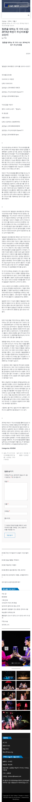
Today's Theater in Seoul (21, 795)
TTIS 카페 (5, 621)
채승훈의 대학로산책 (8, 612)
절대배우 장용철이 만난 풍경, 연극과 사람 (15, 609)
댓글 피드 (6, 749)
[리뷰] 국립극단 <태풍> (9, 565)
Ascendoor (17, 797)
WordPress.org (8, 752)
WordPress (16, 799)
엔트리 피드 (6, 746)
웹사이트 (7, 518)
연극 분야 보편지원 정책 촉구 (11, 582)
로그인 (5, 742)
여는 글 (4, 594)
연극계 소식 (5, 625)
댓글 (6, 481)
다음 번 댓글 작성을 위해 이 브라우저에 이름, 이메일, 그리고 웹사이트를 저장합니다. (15, 527)
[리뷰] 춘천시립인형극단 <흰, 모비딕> (14, 570)
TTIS (5, 38)
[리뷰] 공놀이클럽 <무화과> (10, 560)
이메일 (7, 511)
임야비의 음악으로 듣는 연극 (11, 606)
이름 (6, 504)
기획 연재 (5, 600)
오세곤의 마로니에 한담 (9, 603)
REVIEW (12, 448)
